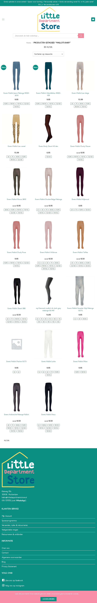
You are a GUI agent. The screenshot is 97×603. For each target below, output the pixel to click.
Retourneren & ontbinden (12, 534)
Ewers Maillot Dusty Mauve (80, 146)
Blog (3, 562)
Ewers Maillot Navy (48, 414)
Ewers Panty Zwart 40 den (48, 146)
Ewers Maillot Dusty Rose (16, 252)
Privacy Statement (9, 566)
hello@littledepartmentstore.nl (14, 497)
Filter (6, 440)
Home (28, 43)
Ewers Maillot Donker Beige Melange (48, 199)
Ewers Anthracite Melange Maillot (16, 414)
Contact (5, 553)
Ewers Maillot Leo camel (16, 146)
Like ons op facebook (14, 580)
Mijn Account (7, 516)
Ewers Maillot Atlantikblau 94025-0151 (48, 94)
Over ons (5, 548)
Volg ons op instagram (14, 586)
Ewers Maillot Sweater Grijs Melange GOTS (80, 309)
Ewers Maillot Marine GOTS (16, 361)
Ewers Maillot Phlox (80, 361)
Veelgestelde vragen (10, 530)
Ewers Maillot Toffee (80, 252)
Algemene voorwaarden (12, 557)
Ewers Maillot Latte (48, 361)
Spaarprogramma (9, 521)
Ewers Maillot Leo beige (80, 93)
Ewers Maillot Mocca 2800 (16, 199)
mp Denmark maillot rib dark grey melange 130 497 (48, 309)
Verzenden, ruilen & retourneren (15, 525)
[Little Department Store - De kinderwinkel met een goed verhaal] (48, 19)
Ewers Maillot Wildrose (48, 252)
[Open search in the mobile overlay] (48, 35)
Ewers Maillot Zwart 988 (16, 308)
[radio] (6, 104)
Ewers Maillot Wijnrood (80, 199)
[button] (3, 19)
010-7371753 (6, 500)
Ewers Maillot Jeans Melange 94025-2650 (16, 94)
